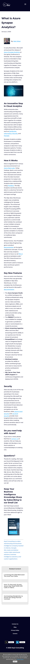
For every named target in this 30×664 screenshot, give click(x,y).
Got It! (15, 661)
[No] (28, 658)
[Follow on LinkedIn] (17, 642)
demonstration (9, 247)
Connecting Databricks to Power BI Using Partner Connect (13, 597)
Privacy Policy (15, 630)
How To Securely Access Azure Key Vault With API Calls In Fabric (13, 586)
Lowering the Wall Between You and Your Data (14, 575)
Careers (15, 633)
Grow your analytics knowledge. (12, 523)
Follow (11, 642)
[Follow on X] (6, 642)
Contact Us (15, 624)
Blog (15, 627)
